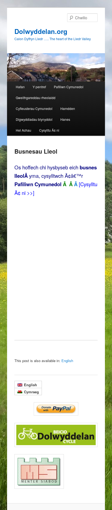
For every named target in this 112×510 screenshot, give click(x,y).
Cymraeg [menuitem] (31, 391)
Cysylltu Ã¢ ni (49, 130)
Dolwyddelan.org (40, 31)
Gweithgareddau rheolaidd (35, 97)
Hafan (20, 86)
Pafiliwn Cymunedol (68, 86)
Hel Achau (23, 130)
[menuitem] (67, 360)
